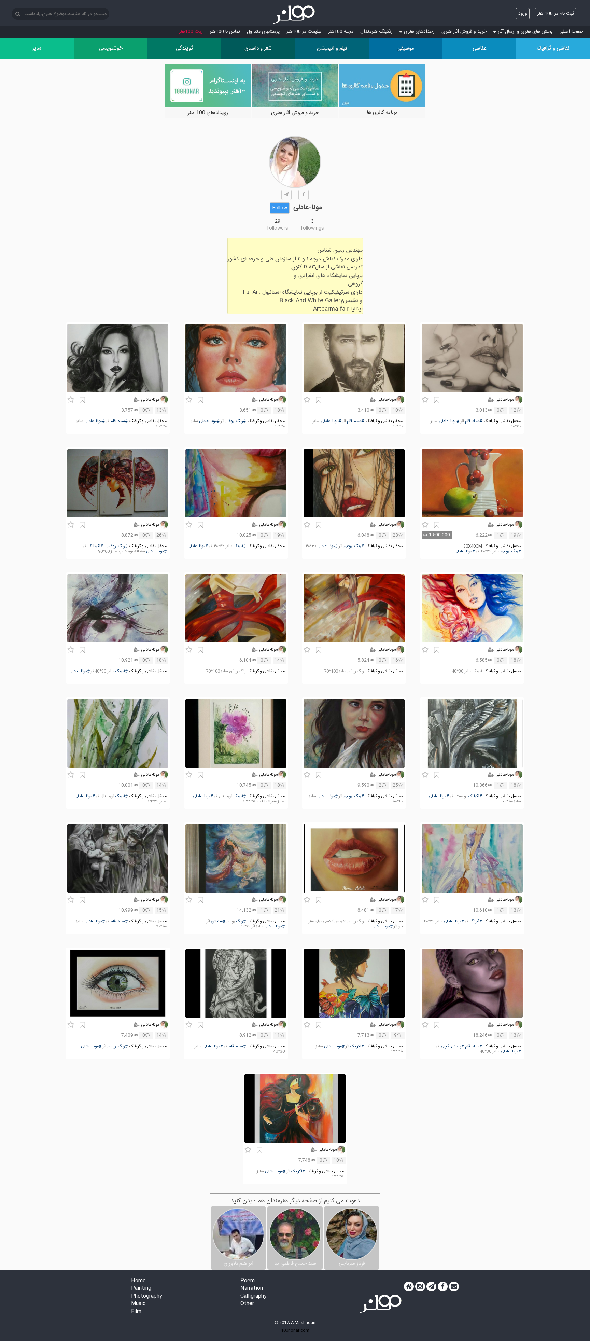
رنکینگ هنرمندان (376, 32)
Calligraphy (253, 1296)
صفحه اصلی (571, 32)
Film (136, 1312)
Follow (279, 208)
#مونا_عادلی (449, 421)
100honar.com (295, 1330)
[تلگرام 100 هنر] (431, 1287)
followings (312, 228)
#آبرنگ (240, 546)
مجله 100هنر (340, 32)
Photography (146, 1296)
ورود (522, 14)
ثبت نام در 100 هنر (555, 14)
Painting (141, 1288)
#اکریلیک (95, 546)
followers (277, 228)
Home (138, 1281)
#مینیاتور (218, 921)
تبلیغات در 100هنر (303, 32)
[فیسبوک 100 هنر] (443, 1287)
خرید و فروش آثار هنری (464, 32)
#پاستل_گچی (452, 1046)
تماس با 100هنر (225, 32)
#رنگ (241, 921)
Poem (247, 1281)
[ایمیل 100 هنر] (454, 1287)
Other (247, 1304)
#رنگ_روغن (235, 421)
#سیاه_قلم (473, 421)
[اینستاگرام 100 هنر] (420, 1287)
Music (138, 1304)
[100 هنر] (295, 14)
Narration (251, 1288)
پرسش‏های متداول (263, 32)
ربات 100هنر (191, 32)
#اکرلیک (475, 796)
